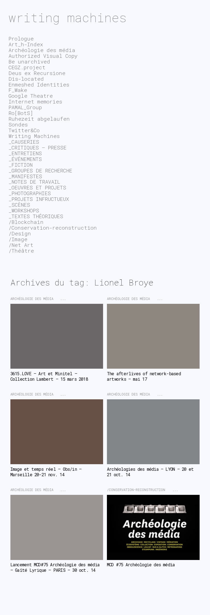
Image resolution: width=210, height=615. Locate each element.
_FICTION (20, 164)
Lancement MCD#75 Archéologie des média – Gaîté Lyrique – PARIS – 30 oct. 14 (56, 567)
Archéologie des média (31, 298)
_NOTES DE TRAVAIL (34, 181)
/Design (19, 233)
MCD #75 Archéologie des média (141, 564)
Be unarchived (29, 61)
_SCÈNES (19, 204)
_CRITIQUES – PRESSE (37, 147)
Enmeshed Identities (38, 84)
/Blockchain (25, 221)
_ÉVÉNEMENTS (25, 158)
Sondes (18, 124)
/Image (17, 239)
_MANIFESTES (25, 176)
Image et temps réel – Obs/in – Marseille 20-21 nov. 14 (47, 471)
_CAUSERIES (23, 141)
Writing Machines (34, 135)
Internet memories (35, 101)
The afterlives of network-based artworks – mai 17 (145, 376)
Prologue (21, 38)
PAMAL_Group (25, 107)
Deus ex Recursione (36, 73)
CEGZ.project (26, 67)
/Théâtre (21, 250)
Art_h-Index (25, 44)
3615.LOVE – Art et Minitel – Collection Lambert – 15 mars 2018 (49, 376)
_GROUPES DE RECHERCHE (40, 170)
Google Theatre (30, 95)
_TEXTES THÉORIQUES (35, 216)
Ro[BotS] (20, 112)
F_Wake (17, 89)
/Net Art (20, 244)
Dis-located (26, 78)
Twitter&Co (24, 130)
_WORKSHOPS (23, 210)
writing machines (67, 17)
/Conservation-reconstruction (136, 489)
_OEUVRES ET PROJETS (37, 187)
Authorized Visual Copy (42, 55)
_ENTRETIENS (25, 153)
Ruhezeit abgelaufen (39, 118)
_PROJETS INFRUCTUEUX (38, 198)
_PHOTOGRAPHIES (29, 193)
